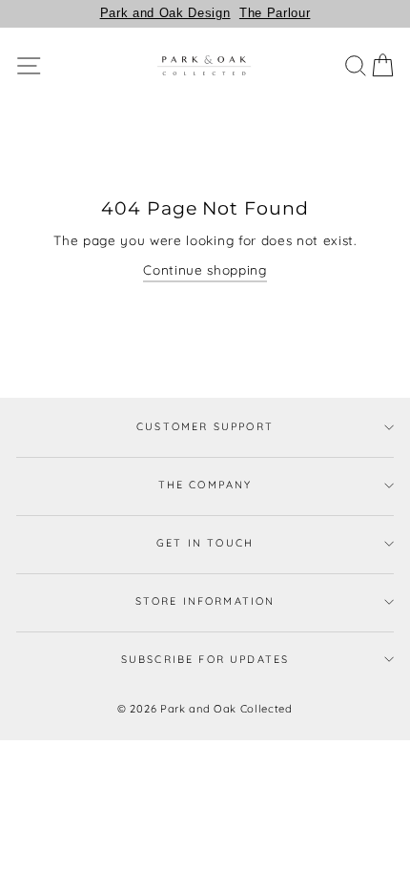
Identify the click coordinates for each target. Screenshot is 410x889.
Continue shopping (205, 269)
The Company (205, 484)
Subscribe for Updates (205, 659)
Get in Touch (205, 542)
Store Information (205, 601)
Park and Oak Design (165, 13)
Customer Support (205, 426)
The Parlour (274, 13)
